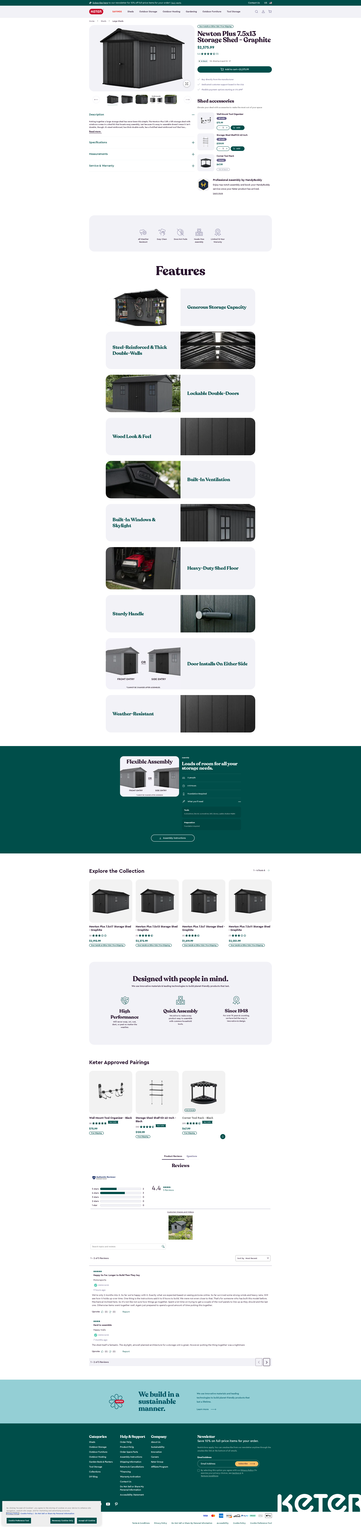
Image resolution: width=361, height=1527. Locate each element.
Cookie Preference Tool (261, 1523)
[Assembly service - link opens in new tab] (203, 185)
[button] (228, 1473)
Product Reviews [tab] (173, 1156)
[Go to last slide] (96, 99)
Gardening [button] (191, 11)
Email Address (204, 1457)
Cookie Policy (239, 1523)
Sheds (103, 21)
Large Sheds (117, 21)
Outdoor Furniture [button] (211, 11)
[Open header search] (256, 11)
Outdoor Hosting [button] (171, 11)
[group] (142, 58)
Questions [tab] (192, 1156)
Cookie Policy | (27, 1513)
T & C (173, 3)
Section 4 (236, 1473)
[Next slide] (187, 99)
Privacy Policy (247, 1470)
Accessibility (223, 1523)
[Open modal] (187, 83)
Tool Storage (233, 11)
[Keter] (96, 11)
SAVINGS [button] (117, 11)
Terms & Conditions (209, 1476)
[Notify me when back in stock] (222, 1136)
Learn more (218, 193)
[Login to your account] (263, 11)
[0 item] (270, 11)
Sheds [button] (130, 11)
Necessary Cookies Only (62, 1520)
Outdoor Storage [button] (148, 11)
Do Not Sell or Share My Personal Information (191, 1523)
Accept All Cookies (87, 1520)
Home (91, 21)
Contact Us (254, 3)
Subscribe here (100, 3)
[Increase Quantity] (226, 127)
